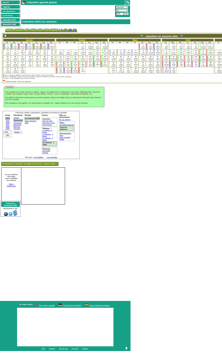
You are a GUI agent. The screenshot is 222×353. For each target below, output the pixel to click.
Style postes (47, 125)
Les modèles (38, 157)
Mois (27, 30)
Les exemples (52, 157)
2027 (7, 125)
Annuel (16, 118)
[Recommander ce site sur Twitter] (10, 215)
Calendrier (19, 30)
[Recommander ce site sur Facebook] (6, 215)
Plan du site (63, 349)
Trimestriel (17, 123)
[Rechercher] (127, 2)
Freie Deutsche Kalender (72, 305)
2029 (7, 129)
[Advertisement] (67, 11)
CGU (43, 349)
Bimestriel (17, 125)
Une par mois (47, 121)
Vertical (45, 153)
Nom (61, 136)
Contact (85, 349)
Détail (62, 139)
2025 (7, 121)
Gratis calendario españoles (99, 305)
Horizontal (46, 151)
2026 (7, 123)
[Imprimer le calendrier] (70, 30)
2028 (7, 127)
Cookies (52, 349)
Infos (40, 30)
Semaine (17, 129)
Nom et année (65, 137)
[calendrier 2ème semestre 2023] (141, 36)
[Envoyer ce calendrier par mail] (65, 30)
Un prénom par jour (67, 125)
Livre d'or (75, 349)
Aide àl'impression (11, 185)
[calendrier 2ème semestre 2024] (181, 36)
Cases (33, 30)
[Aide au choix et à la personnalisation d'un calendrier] (75, 30)
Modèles (9, 30)
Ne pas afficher (64, 120)
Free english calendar (47, 305)
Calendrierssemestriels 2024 (10, 204)
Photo (46, 30)
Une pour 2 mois (49, 123)
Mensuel (17, 127)
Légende (54, 30)
